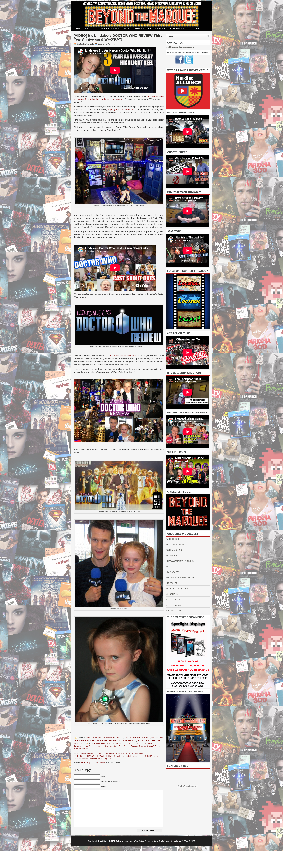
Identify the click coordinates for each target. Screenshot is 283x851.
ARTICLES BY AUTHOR (95, 738)
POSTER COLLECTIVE (177, 588)
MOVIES (127, 28)
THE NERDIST (173, 599)
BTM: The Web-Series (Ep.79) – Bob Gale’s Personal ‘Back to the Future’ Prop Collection (110, 753)
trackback (101, 762)
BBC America (120, 743)
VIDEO (198, 28)
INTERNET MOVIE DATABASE (180, 577)
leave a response (87, 762)
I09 (168, 566)
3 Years (97, 743)
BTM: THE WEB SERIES (109, 28)
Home (77, 28)
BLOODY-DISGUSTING (177, 544)
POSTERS (139, 28)
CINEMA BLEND (174, 550)
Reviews (142, 746)
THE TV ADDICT (174, 605)
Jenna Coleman (89, 746)
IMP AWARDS (173, 572)
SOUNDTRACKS (177, 28)
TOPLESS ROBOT (175, 610)
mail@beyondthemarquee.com (180, 46)
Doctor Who (149, 743)
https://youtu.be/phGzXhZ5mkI (122, 109)
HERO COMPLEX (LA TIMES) (180, 561)
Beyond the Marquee (135, 743)
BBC (113, 743)
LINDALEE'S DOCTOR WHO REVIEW (100, 741)
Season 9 (150, 746)
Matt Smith (114, 746)
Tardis (157, 746)
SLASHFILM (172, 594)
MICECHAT (172, 583)
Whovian (77, 749)
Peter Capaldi (124, 746)
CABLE (147, 738)
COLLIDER (172, 555)
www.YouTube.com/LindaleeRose (123, 355)
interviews (78, 746)
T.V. (189, 28)
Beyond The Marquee (114, 738)
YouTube (85, 749)
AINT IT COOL (173, 539)
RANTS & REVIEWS (156, 28)
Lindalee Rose (103, 746)
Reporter (134, 746)
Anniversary (105, 743)
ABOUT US (89, 28)
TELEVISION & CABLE (146, 741)
